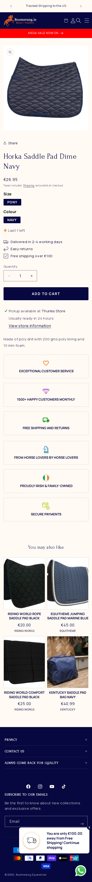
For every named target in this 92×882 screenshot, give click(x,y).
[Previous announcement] (11, 6)
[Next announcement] (81, 6)
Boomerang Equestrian (31, 874)
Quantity (10, 266)
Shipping (28, 185)
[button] (87, 20)
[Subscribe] (82, 821)
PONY (12, 202)
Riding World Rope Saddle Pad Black (24, 616)
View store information (30, 325)
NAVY (12, 220)
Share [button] (13, 143)
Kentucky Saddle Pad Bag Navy (67, 694)
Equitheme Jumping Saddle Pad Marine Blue (67, 616)
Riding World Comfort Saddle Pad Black (24, 694)
